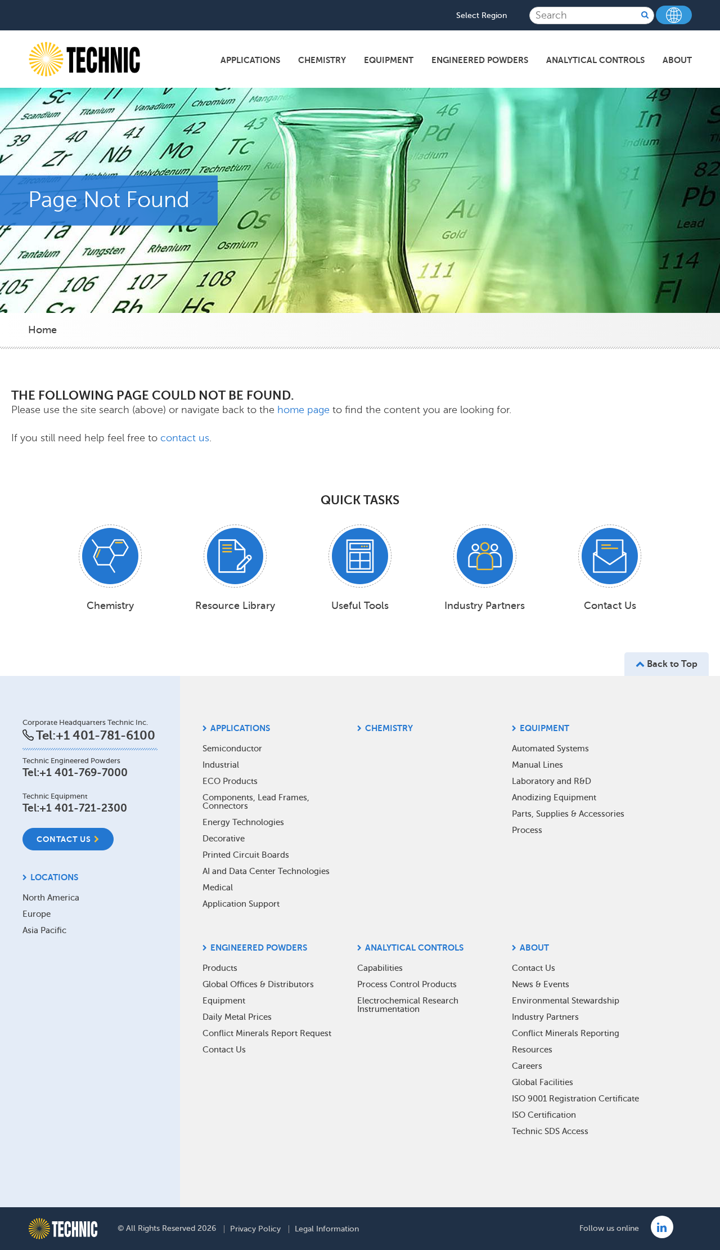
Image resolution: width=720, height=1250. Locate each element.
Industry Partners (545, 1016)
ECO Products (230, 781)
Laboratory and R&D (551, 781)
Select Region (481, 16)
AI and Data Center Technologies (266, 871)
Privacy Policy (255, 1229)
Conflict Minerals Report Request (266, 1033)
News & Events (540, 984)
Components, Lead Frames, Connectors (255, 801)
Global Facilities (542, 1082)
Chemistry (322, 60)
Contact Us (64, 839)
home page (304, 409)
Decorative (223, 838)
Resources (532, 1049)
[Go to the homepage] (63, 1228)
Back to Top (671, 664)
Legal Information (327, 1229)
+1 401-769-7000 (83, 772)
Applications (250, 60)
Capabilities (380, 968)
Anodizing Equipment (554, 797)
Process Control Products (407, 984)
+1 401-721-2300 (83, 808)
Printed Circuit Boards (245, 854)
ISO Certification (544, 1114)
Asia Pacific (44, 930)
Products (219, 968)
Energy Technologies (243, 822)
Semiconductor (232, 748)
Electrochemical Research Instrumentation (407, 1005)
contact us (184, 437)
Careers (527, 1065)
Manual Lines (537, 764)
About (677, 60)
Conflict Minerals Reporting (565, 1033)
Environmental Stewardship (565, 1000)
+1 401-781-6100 (105, 735)
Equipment (388, 60)
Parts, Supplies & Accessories (568, 813)
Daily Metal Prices (237, 1016)
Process (527, 830)
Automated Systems (550, 748)
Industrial (220, 764)
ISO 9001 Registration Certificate (575, 1098)
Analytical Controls (595, 60)
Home (42, 329)
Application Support (241, 903)
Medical (217, 887)
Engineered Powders (479, 60)
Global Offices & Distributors (258, 984)
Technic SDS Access (550, 1131)
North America (50, 897)
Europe (36, 914)
